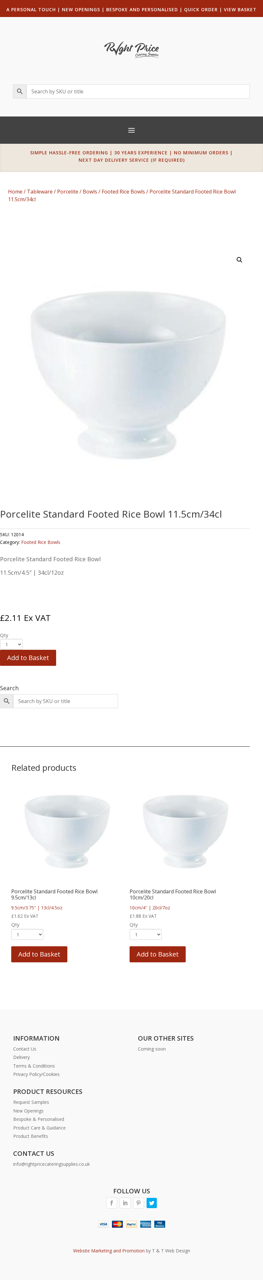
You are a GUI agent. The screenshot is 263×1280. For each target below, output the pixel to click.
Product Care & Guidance (39, 1128)
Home (15, 191)
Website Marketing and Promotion (109, 1251)
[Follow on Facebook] (111, 1203)
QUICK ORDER (201, 9)
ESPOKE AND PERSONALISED (143, 9)
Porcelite (67, 191)
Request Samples (31, 1102)
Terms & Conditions (34, 1066)
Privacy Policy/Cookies (36, 1074)
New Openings (28, 1111)
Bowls (90, 191)
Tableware (40, 191)
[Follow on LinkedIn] (125, 1203)
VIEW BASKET (240, 9)
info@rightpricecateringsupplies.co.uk (51, 1164)
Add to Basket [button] (39, 954)
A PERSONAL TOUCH (31, 9)
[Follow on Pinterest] (138, 1203)
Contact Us (24, 1049)
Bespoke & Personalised (38, 1119)
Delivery (21, 1057)
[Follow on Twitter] (152, 1203)
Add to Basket (28, 657)
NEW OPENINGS (81, 9)
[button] (239, 260)
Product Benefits (30, 1136)
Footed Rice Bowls (123, 191)
